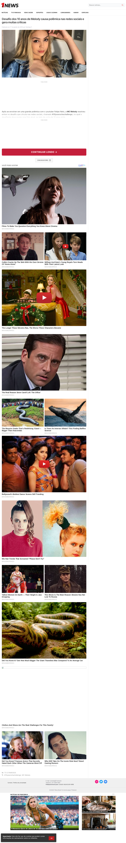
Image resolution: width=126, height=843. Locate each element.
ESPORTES (39, 12)
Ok (51, 838)
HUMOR (76, 12)
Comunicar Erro (42, 160)
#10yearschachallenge (12, 775)
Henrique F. (29, 27)
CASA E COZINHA (51, 12)
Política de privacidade (19, 782)
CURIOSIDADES (65, 12)
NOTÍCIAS (5, 12)
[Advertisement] (44, 96)
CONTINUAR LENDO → (44, 152)
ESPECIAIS (85, 12)
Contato (10, 782)
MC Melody (26, 775)
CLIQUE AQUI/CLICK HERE (66, 784)
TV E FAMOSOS (16, 12)
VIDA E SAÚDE (28, 12)
